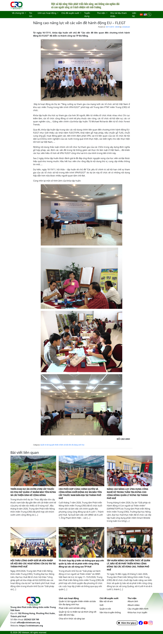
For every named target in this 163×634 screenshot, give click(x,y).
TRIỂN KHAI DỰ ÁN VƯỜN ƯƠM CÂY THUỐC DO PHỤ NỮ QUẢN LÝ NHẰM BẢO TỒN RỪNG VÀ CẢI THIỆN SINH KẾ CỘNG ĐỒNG (33, 492)
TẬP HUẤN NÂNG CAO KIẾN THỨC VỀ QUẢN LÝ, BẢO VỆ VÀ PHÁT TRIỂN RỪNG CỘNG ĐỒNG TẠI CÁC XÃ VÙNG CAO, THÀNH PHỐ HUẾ (128, 565)
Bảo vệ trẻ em (106, 601)
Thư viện (132, 598)
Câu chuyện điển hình (138, 608)
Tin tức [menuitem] (30, 14)
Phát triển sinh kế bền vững (72, 608)
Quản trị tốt (105, 608)
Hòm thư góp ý (128, 622)
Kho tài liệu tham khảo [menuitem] (118, 14)
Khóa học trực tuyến (137, 612)
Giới (101, 605)
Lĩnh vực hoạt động (69, 598)
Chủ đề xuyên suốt (109, 598)
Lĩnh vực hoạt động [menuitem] (47, 13)
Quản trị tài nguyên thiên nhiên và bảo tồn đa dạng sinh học (62, 445)
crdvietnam (126, 27)
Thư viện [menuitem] (101, 13)
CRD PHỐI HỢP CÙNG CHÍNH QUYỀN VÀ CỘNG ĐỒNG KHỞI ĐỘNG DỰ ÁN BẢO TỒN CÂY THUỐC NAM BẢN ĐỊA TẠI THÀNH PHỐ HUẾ (80, 494)
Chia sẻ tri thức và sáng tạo (72, 618)
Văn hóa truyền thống (110, 612)
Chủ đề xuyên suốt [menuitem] (70, 13)
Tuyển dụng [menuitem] (87, 14)
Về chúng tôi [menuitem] (18, 13)
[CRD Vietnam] (16, 5)
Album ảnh (133, 601)
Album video (134, 605)
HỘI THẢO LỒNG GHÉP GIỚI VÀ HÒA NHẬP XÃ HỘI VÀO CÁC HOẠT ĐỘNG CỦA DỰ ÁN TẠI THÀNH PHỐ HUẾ (33, 563)
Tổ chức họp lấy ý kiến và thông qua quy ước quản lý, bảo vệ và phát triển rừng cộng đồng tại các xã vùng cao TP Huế (81, 563)
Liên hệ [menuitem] (134, 14)
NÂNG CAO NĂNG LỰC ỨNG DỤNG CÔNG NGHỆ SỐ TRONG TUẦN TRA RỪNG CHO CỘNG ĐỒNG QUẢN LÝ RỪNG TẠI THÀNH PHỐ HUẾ (127, 494)
